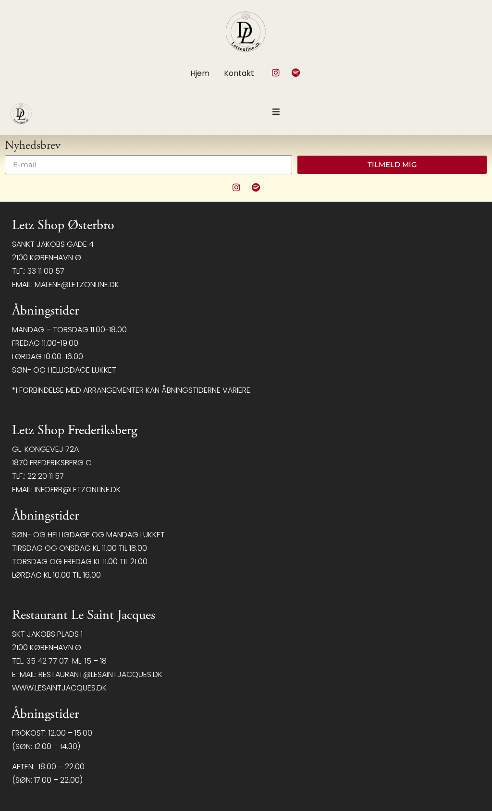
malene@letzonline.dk (77, 284)
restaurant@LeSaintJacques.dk (100, 674)
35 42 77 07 (47, 660)
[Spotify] (295, 72)
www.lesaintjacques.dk (59, 687)
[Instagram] (275, 72)
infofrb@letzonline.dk (78, 489)
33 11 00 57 (45, 271)
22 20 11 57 (45, 476)
